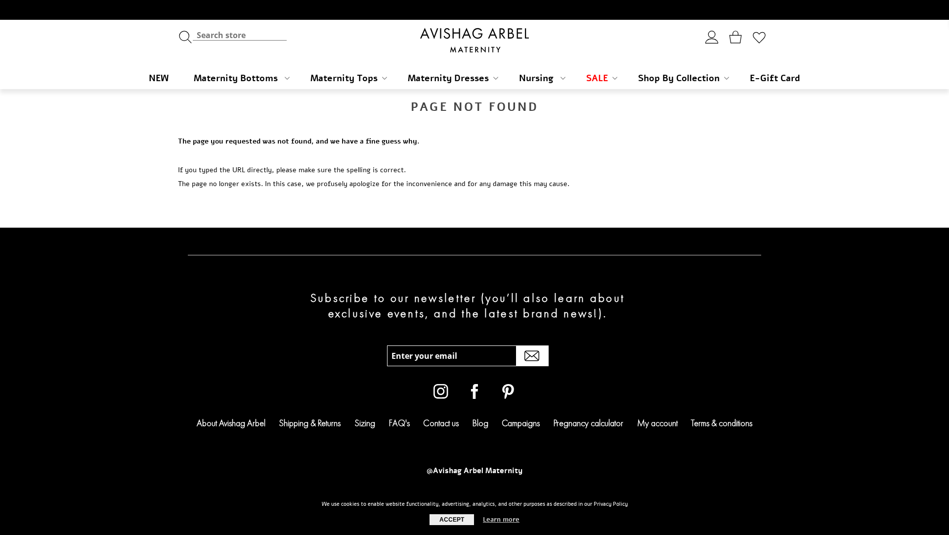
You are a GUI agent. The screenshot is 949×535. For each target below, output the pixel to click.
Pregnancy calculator (588, 423)
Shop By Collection (679, 78)
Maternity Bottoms (237, 78)
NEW (159, 78)
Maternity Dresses (448, 78)
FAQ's (399, 423)
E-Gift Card (775, 78)
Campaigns (521, 423)
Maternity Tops (344, 78)
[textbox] (240, 35)
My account (657, 423)
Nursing (537, 78)
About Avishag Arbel (231, 423)
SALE (597, 78)
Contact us (441, 423)
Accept (451, 519)
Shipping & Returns (310, 423)
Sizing (364, 423)
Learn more (501, 519)
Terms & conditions (721, 423)
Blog (480, 423)
